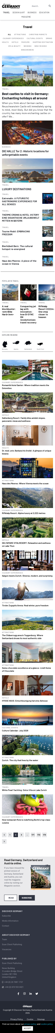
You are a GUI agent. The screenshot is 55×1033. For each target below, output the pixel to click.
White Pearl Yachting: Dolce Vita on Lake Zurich (24, 790)
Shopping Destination (43, 42)
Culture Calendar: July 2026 (15, 730)
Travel (5, 89)
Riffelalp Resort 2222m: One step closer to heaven (46, 312)
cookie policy (47, 1024)
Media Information (10, 921)
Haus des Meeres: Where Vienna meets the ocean (25, 483)
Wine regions (40, 46)
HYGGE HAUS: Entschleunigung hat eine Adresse (25, 700)
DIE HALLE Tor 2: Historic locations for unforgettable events (25, 152)
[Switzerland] (28, 344)
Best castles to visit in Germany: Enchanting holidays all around (25, 96)
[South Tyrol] (40, 344)
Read (11, 898)
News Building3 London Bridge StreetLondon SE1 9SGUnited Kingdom (12, 972)
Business (6, 147)
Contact (5, 926)
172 (38, 835)
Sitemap (41, 1019)
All (9, 34)
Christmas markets (38, 34)
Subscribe (27, 898)
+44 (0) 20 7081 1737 (13, 982)
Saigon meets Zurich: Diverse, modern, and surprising (27, 575)
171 (33, 835)
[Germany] (5, 344)
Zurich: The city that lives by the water (20, 760)
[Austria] (16, 344)
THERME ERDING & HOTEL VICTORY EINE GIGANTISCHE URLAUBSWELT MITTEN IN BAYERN (20, 217)
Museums (25, 42)
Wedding (28, 46)
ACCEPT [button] (27, 1028)
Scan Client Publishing (12, 944)
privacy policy (30, 1024)
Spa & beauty (14, 46)
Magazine (26, 17)
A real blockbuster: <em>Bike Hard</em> (9, 310)
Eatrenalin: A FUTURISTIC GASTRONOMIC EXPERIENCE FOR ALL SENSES (19, 201)
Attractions (20, 34)
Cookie (30, 1019)
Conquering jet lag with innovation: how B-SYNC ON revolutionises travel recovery (28, 314)
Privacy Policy (16, 1019)
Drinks (49, 38)
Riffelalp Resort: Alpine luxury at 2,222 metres (23, 513)
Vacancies (6, 949)
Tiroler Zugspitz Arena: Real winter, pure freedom (25, 605)
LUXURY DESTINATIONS (16, 189)
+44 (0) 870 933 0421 (14, 987)
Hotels (15, 42)
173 (44, 835)
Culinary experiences (13, 38)
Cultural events (35, 38)
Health (5, 42)
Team (4, 939)
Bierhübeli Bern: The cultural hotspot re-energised (17, 247)
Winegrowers (27, 50)
